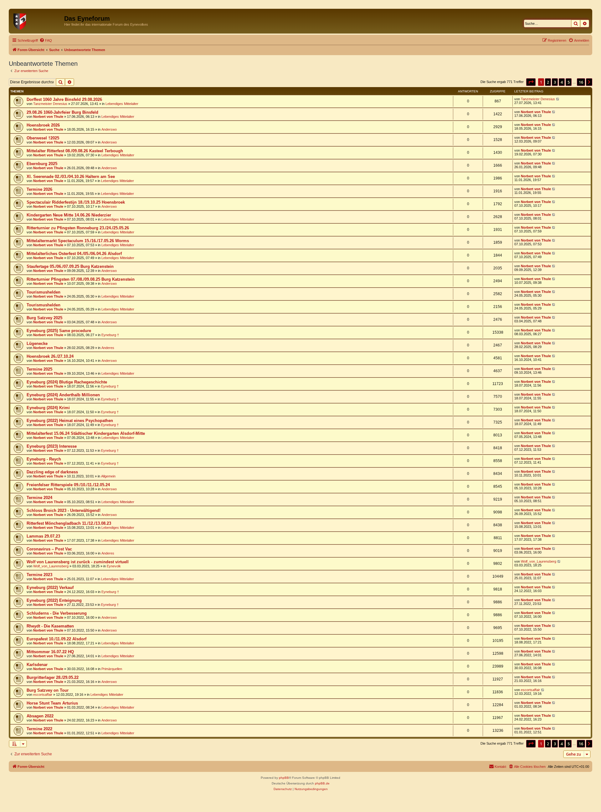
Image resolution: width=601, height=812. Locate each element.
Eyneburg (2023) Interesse (52, 446)
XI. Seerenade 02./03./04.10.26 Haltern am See (71, 176)
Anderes (107, 348)
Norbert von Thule (48, 116)
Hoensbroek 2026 (43, 125)
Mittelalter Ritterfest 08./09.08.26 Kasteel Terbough (75, 150)
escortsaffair (42, 694)
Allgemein (108, 476)
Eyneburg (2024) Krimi (48, 407)
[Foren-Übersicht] (37, 20)
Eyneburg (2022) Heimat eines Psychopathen (70, 420)
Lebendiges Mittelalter (121, 104)
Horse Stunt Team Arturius (52, 703)
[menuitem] (45, 40)
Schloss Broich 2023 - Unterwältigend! (63, 510)
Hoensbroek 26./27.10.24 (50, 356)
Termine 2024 (39, 497)
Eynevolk (114, 566)
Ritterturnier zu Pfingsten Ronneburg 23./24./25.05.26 (78, 228)
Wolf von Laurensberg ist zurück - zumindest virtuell (78, 562)
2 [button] (548, 82)
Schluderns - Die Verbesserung (57, 613)
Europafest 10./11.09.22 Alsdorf (56, 639)
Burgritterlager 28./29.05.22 (53, 677)
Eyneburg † (110, 335)
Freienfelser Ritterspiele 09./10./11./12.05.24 (68, 484)
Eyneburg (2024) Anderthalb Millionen (63, 395)
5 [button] (569, 82)
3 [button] (555, 82)
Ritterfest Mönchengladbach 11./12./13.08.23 (69, 523)
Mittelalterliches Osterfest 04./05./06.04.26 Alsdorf (74, 253)
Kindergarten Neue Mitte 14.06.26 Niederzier (69, 215)
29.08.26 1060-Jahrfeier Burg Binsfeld (62, 112)
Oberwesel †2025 (43, 138)
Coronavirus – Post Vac (49, 549)
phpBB (284, 777)
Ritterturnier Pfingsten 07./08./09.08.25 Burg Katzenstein (81, 279)
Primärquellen (111, 669)
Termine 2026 (39, 189)
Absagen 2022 (40, 716)
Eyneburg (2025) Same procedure (59, 330)
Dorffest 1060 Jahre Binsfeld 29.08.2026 (64, 99)
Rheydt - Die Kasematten (50, 626)
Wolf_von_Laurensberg (51, 566)
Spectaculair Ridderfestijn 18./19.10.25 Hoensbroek (76, 202)
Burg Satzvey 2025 (44, 317)
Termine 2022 (39, 728)
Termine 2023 (39, 574)
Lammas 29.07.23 (43, 536)
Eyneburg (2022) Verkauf (50, 587)
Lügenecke (37, 343)
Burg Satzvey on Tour (48, 690)
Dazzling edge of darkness (52, 472)
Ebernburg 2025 (42, 163)
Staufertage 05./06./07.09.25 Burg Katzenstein (70, 266)
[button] (531, 82)
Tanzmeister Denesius (50, 104)
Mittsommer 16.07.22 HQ (50, 651)
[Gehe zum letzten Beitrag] (558, 99)
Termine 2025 (39, 369)
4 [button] (562, 82)
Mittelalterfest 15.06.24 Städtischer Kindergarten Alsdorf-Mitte (86, 433)
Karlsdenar (37, 664)
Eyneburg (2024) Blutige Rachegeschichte (67, 382)
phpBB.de (322, 783)
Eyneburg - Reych (44, 459)
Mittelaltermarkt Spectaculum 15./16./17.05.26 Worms (78, 240)
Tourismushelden (43, 292)
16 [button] (581, 82)
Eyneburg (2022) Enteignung (54, 600)
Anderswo (109, 129)
